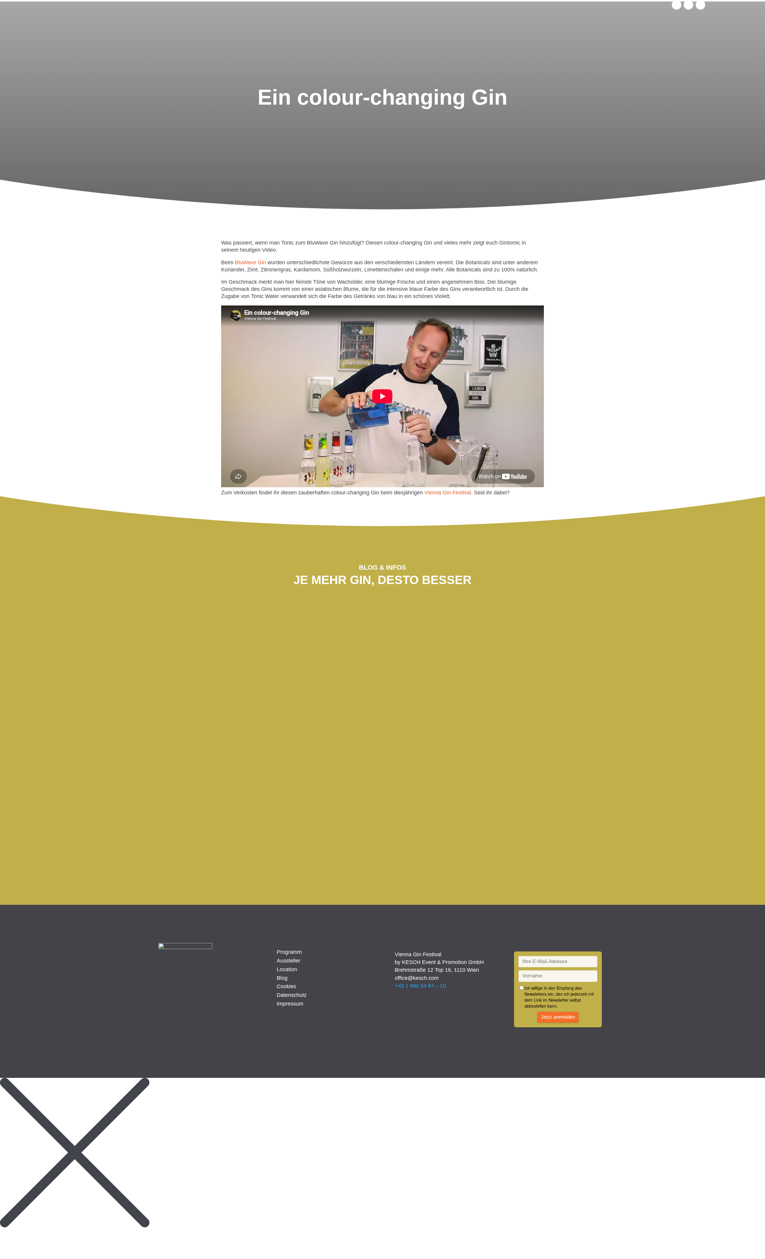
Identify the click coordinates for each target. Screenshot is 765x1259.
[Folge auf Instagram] (676, 5)
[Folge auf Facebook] (688, 5)
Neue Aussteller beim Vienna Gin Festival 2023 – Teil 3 (253, 638)
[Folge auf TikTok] (700, 5)
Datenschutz (292, 995)
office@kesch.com (417, 978)
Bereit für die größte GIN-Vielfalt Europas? (242, 798)
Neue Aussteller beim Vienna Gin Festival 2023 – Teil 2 (253, 718)
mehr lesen (180, 669)
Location (287, 969)
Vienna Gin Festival (447, 493)
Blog (282, 978)
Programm (289, 952)
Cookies (286, 986)
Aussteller (288, 961)
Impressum (290, 1004)
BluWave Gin (250, 262)
